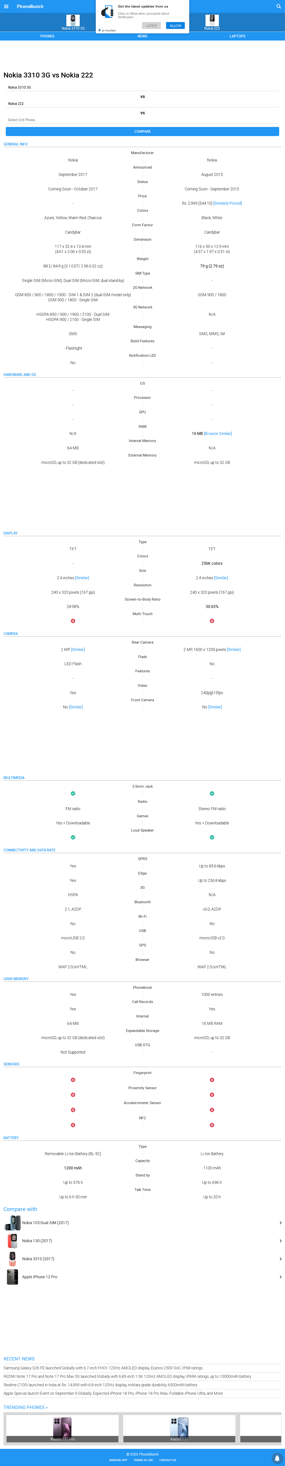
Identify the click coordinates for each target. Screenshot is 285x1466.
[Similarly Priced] (227, 203)
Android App (118, 1460)
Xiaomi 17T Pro (62, 1439)
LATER (151, 25)
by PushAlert (109, 30)
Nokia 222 (212, 28)
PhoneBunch (30, 6)
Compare (142, 131)
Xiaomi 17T (179, 1439)
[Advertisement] (142, 55)
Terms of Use (143, 1460)
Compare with (20, 1209)
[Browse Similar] (218, 433)
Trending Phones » (26, 1407)
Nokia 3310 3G (73, 28)
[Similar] (82, 578)
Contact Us (167, 1460)
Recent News (19, 1359)
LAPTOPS (237, 36)
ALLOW (175, 25)
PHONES (47, 36)
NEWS (142, 36)
